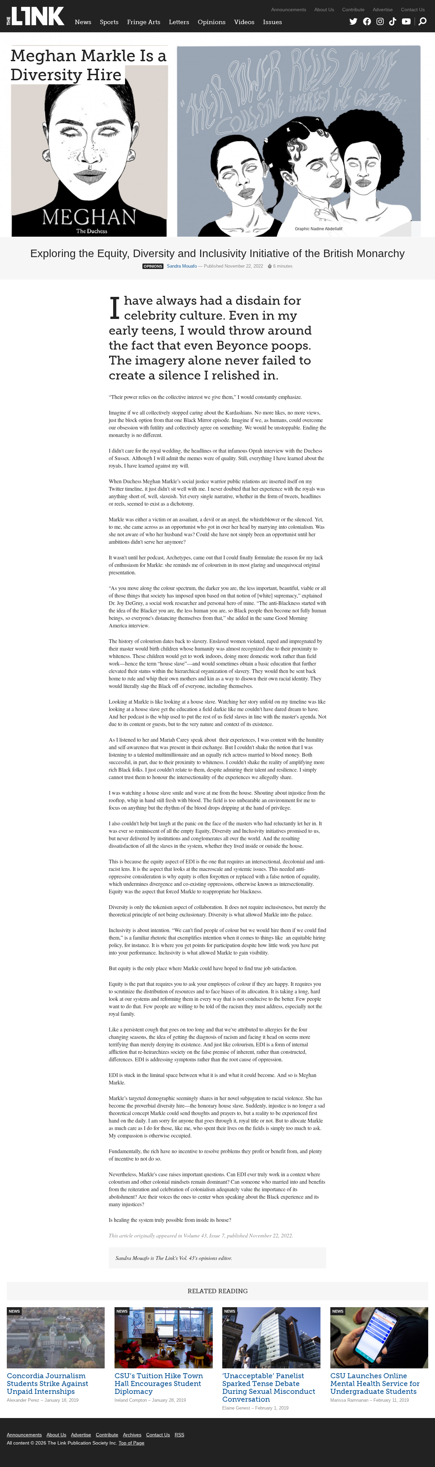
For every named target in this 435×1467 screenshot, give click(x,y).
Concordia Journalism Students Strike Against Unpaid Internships (47, 1383)
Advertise (383, 9)
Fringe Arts (143, 22)
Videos (244, 22)
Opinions (212, 22)
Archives (132, 1434)
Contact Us (413, 9)
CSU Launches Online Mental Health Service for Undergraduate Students (375, 1383)
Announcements (288, 9)
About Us (324, 9)
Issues (272, 22)
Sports (109, 22)
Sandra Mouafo (182, 266)
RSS (179, 1434)
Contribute (353, 9)
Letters (179, 22)
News (83, 22)
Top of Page (131, 1443)
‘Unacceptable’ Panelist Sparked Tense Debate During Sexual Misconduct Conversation (268, 1387)
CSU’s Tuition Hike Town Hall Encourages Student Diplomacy (159, 1383)
